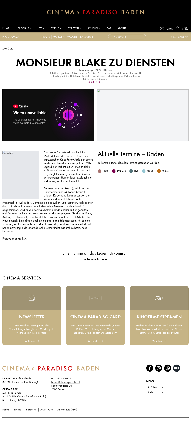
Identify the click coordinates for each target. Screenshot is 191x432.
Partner (6, 409)
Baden (150, 392)
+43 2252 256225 (61, 378)
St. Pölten (152, 387)
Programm (10, 36)
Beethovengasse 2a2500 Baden (61, 387)
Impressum (31, 409)
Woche (72, 36)
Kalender (86, 36)
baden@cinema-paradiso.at (65, 382)
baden (182, 36)
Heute (46, 36)
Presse (17, 409)
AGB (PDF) (46, 409)
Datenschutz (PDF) (67, 409)
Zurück (7, 48)
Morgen (59, 36)
